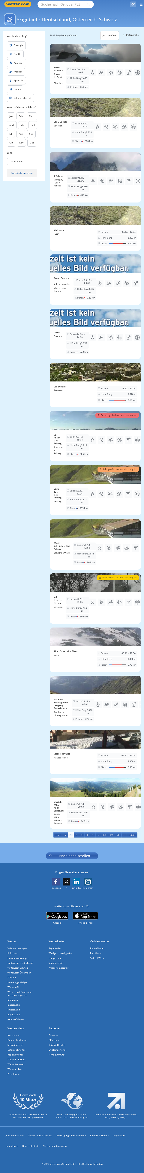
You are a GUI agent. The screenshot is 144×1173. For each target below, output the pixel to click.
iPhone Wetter (97, 948)
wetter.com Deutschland (20, 963)
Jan (11, 116)
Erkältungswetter (57, 1049)
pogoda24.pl (14, 1014)
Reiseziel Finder (57, 1045)
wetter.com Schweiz (18, 967)
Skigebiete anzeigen (21, 172)
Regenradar (55, 948)
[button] (34, 161)
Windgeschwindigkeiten (61, 953)
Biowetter (54, 1035)
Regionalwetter (15, 1054)
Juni (33, 125)
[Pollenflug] (133, 4)
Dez (32, 142)
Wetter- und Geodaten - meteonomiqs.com (20, 993)
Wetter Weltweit (16, 1064)
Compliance (12, 1146)
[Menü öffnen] (140, 4)
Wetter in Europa (16, 1059)
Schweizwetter (15, 1045)
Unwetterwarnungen (18, 958)
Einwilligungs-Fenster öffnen (71, 1135)
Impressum (119, 1135)
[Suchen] (87, 4)
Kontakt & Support (99, 1135)
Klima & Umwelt (57, 1054)
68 (104, 835)
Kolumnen (13, 953)
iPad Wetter (96, 953)
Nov (21, 142)
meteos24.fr (14, 1004)
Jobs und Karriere (15, 1135)
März (31, 116)
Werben (12, 977)
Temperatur (55, 958)
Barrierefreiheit (30, 1146)
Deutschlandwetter (17, 1040)
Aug (21, 133)
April (11, 125)
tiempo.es (13, 1000)
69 (111, 835)
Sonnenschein (56, 963)
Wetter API (13, 987)
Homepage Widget (17, 982)
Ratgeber (54, 1028)
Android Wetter (98, 958)
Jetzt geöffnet (110, 35)
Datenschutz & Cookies (40, 1135)
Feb (21, 116)
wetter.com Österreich (19, 972)
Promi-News (14, 1074)
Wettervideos (16, 1028)
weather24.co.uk (16, 1019)
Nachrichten (14, 1035)
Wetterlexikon (15, 1069)
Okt (11, 142)
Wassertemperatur (58, 967)
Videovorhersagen (17, 948)
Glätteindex (55, 1040)
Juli (10, 133)
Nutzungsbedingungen (55, 1146)
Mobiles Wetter (99, 941)
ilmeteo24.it (14, 1009)
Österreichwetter (16, 1049)
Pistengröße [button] (132, 34)
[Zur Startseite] (19, 4)
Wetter (12, 941)
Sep (31, 133)
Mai (23, 125)
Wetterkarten (57, 941)
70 (118, 835)
